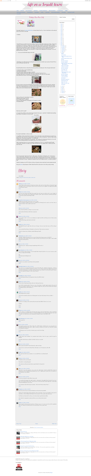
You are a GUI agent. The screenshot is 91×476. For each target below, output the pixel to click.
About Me (22, 10)
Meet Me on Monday (64, 68)
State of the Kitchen (52, 10)
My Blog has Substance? (65, 79)
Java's (21, 164)
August (62, 51)
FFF (22, 177)
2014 (61, 39)
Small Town (36, 10)
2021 (61, 30)
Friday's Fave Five (64, 70)
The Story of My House (43, 10)
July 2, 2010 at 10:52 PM (25, 368)
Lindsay (20, 352)
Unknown (20, 183)
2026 (61, 24)
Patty (20, 208)
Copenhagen (37, 12)
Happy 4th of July (64, 81)
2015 (61, 38)
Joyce (20, 260)
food (24, 177)
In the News (63, 84)
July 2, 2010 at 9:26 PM (25, 358)
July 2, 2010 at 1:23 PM (29, 318)
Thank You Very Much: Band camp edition (66, 72)
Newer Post (18, 423)
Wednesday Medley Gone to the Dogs (26, 436)
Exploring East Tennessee (21, 12)
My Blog (62, 59)
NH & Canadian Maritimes (55, 12)
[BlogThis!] (20, 176)
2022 (61, 29)
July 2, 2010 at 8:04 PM (25, 344)
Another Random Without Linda (66, 58)
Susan (20, 300)
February (63, 91)
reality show (33, 177)
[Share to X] (20, 176)
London (42, 12)
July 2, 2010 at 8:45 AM (33, 200)
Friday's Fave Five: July (65, 83)
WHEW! (62, 53)
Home (18, 10)
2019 (61, 33)
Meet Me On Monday (64, 60)
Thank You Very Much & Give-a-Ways (66, 56)
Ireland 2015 (47, 12)
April (62, 88)
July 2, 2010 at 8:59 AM (25, 216)
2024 (61, 26)
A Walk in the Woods (64, 66)
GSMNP (66, 10)
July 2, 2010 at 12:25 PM (26, 310)
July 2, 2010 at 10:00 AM (25, 260)
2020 (62, 31)
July (62, 52)
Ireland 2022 (64, 12)
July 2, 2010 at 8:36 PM (26, 352)
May (62, 87)
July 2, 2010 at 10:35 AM (29, 266)
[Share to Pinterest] (22, 176)
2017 (61, 35)
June (62, 86)
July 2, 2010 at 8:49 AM (25, 208)
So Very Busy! (63, 54)
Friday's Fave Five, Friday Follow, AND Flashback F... (66, 64)
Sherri (20, 344)
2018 (61, 34)
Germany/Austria (30, 12)
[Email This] (19, 176)
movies (27, 177)
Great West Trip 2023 (71, 12)
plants (30, 177)
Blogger (51, 472)
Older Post (54, 423)
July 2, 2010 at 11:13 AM (26, 281)
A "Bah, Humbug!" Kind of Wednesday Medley (28, 441)
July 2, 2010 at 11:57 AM (25, 300)
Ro (19, 324)
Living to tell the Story (29, 30)
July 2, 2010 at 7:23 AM (26, 183)
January (62, 92)
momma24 (20, 275)
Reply (20, 188)
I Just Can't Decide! (64, 76)
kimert (20, 216)
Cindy (20, 358)
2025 (61, 25)
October (62, 48)
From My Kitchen (60, 10)
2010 (61, 44)
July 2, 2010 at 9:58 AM (28, 250)
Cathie (20, 402)
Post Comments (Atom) (39, 427)
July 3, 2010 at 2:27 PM (25, 376)
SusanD (20, 224)
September (63, 49)
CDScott (20, 310)
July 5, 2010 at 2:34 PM (25, 402)
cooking (20, 177)
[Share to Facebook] (21, 176)
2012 (61, 42)
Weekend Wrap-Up (23, 431)
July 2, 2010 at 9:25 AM (26, 224)
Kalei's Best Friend (22, 266)
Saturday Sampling (64, 62)
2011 (61, 43)
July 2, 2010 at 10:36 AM (27, 275)
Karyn (20, 376)
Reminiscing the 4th (64, 80)
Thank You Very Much (65, 65)
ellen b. (20, 368)
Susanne (20, 281)
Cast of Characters (29, 10)
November (63, 47)
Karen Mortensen (22, 318)
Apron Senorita (21, 250)
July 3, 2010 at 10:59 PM (26, 389)
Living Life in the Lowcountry (24, 200)
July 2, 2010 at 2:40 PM (24, 324)
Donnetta (20, 389)
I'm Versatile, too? (64, 69)
